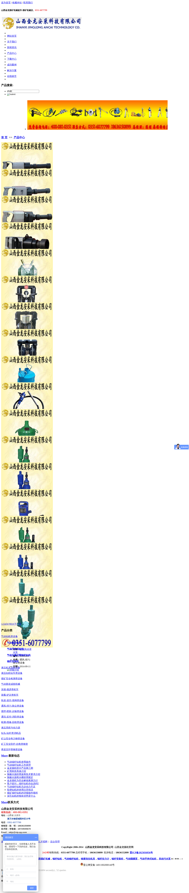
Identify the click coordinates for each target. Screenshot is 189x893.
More (4, 755)
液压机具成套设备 (10, 667)
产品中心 (12, 53)
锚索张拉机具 (88, 858)
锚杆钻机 (57, 858)
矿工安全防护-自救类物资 (14, 744)
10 (13, 624)
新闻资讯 (12, 47)
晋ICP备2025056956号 (141, 852)
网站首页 (12, 36)
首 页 (4, 137)
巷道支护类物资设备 (11, 749)
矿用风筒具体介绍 (16, 771)
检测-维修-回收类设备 (12, 722)
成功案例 (12, 64)
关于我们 (12, 41)
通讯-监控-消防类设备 (12, 716)
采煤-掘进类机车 (9, 689)
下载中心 (12, 59)
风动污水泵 (165, 858)
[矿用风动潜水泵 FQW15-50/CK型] (27, 646)
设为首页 (6, 2)
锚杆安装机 (13, 661)
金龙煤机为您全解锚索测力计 (22, 780)
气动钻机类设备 (9, 636)
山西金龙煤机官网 (124, 847)
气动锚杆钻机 (14, 642)
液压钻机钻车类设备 (11, 673)
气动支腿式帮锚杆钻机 (19, 655)
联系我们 (28, 2)
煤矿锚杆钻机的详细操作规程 (22, 793)
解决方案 (12, 70)
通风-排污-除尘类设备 (12, 706)
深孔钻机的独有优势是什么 (21, 796)
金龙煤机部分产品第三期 (20, 768)
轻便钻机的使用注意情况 (20, 789)
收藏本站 (17, 2)
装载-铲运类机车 (9, 695)
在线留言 (12, 76)
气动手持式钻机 (15, 649)
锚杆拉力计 (103, 858)
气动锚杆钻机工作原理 (19, 765)
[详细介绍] (13, 670)
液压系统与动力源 (10, 727)
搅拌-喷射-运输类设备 (12, 711)
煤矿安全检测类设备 (11, 678)
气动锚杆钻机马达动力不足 (21, 786)
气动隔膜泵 (132, 858)
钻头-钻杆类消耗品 (11, 733)
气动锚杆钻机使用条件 (19, 762)
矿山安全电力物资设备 (13, 738)
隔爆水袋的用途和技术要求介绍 (23, 774)
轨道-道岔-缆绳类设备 (12, 700)
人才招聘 (42, 841)
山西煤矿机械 (43, 858)
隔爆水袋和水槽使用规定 (20, 777)
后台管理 (55, 841)
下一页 (17, 624)
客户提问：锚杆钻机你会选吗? (23, 783)
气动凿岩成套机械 (10, 684)
